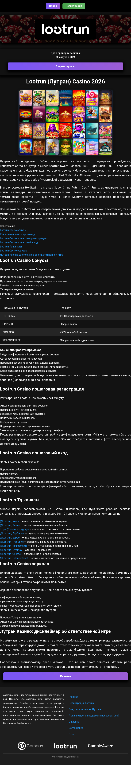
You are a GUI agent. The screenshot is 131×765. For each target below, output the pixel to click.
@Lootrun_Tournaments (13, 545)
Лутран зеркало (65, 66)
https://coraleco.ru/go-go (14, 529)
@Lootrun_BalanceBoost (14, 558)
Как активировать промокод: (17, 234)
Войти (53, 6)
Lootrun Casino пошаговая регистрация (23, 238)
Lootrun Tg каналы (11, 246)
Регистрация (74, 6)
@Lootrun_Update (10, 553)
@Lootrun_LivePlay (11, 549)
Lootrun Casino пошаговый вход (19, 242)
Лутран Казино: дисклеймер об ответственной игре (31, 254)
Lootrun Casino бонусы (13, 230)
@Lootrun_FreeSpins (12, 541)
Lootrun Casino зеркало (13, 250)
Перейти (65, 676)
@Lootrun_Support (11, 537)
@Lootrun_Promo (10, 525)
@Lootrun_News (9, 521)
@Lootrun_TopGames (12, 533)
